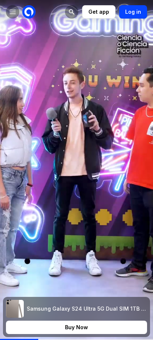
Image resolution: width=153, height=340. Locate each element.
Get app (98, 12)
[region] (76, 339)
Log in (133, 12)
